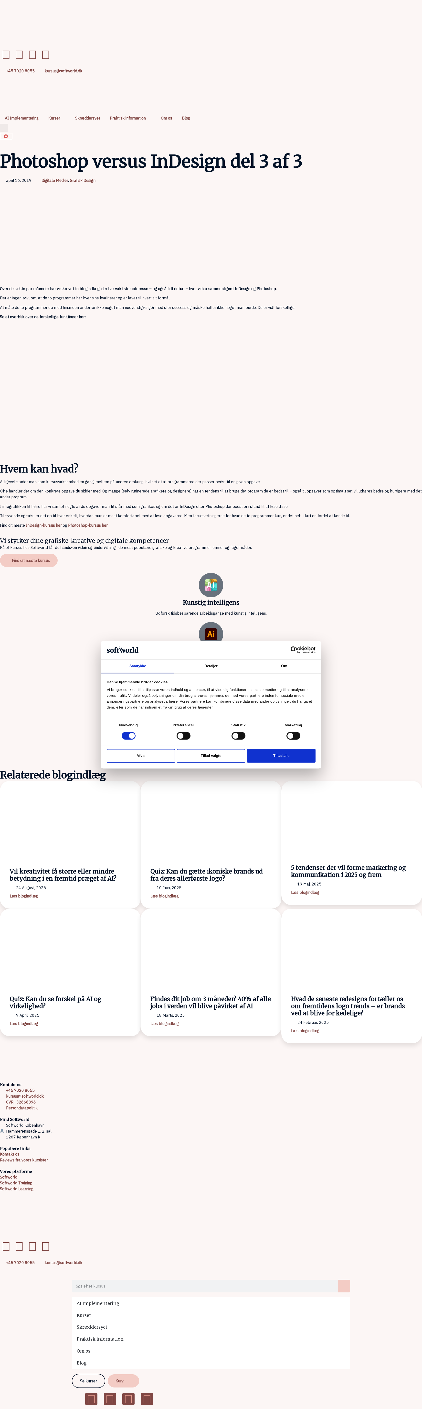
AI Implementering (22, 118)
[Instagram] (46, 54)
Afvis (141, 756)
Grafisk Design (82, 180)
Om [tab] (284, 666)
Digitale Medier (55, 180)
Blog (186, 118)
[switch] (183, 736)
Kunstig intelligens (211, 602)
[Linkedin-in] (19, 54)
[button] (4, 128)
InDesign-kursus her (44, 525)
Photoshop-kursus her (88, 525)
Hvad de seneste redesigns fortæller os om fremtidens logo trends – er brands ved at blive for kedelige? (348, 1006)
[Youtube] (32, 54)
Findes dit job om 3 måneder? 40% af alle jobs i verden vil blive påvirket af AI (210, 1002)
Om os (166, 118)
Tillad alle (281, 756)
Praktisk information (128, 118)
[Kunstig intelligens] (211, 585)
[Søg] (344, 1286)
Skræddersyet (87, 118)
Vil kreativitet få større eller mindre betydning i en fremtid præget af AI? (63, 875)
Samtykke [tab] (137, 666)
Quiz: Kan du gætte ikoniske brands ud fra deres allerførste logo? (206, 875)
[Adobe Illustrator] (211, 634)
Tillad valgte (211, 756)
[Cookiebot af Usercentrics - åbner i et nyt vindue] (294, 650)
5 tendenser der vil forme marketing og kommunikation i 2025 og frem (348, 871)
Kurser (54, 118)
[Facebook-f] (6, 54)
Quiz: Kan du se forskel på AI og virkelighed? (55, 1002)
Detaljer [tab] (211, 666)
